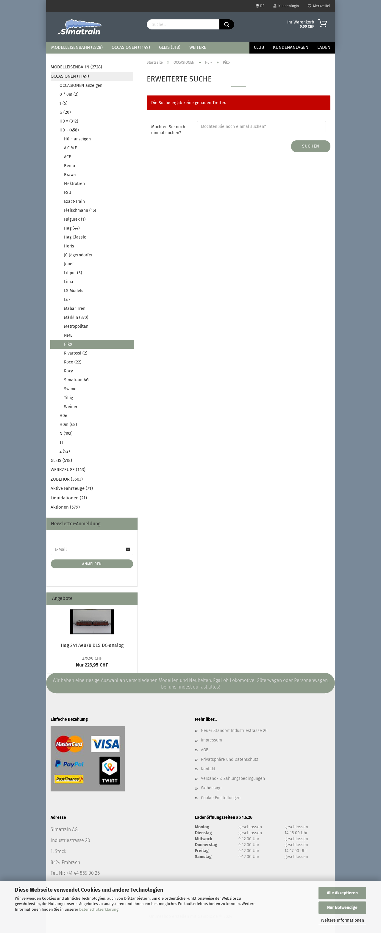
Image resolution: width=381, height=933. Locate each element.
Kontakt (208, 769)
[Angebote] (130, 598)
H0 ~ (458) (69, 130)
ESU (67, 192)
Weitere (197, 47)
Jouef (69, 263)
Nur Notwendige (342, 907)
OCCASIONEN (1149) (131, 47)
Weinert (71, 406)
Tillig (68, 397)
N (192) (66, 433)
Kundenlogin (288, 6)
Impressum (211, 740)
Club (259, 47)
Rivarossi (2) (76, 353)
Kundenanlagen (290, 47)
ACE (67, 156)
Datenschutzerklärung (98, 909)
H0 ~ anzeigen (77, 139)
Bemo (69, 165)
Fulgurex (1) (75, 219)
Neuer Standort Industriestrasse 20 (234, 730)
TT (62, 442)
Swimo (70, 388)
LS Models (73, 290)
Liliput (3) (73, 272)
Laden (323, 47)
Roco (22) (73, 362)
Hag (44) (72, 228)
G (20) (65, 112)
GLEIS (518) (169, 47)
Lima (68, 281)
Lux (67, 299)
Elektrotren (74, 183)
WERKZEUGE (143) (68, 469)
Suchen (310, 146)
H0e (63, 415)
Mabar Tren (74, 308)
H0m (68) (68, 424)
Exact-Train (74, 201)
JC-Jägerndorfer (78, 255)
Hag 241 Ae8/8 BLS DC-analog (92, 645)
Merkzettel (320, 6)
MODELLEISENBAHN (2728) (77, 47)
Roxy (68, 371)
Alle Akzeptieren (342, 893)
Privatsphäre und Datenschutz (229, 759)
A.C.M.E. (71, 147)
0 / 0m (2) (69, 94)
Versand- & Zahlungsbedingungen (233, 778)
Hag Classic (75, 237)
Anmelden (92, 564)
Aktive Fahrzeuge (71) (72, 488)
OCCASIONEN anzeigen (81, 85)
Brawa (70, 174)
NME (68, 335)
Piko (68, 344)
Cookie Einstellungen (221, 797)
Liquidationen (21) (69, 498)
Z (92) (65, 451)
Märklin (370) (76, 317)
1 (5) (64, 103)
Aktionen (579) (65, 507)
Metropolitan (76, 326)
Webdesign (211, 788)
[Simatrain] (80, 27)
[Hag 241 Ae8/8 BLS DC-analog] (92, 621)
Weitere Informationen (342, 920)
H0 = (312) (69, 121)
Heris (69, 246)
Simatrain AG (76, 379)
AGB (204, 749)
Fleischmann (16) (80, 210)
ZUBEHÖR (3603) (67, 479)
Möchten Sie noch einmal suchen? (168, 129)
